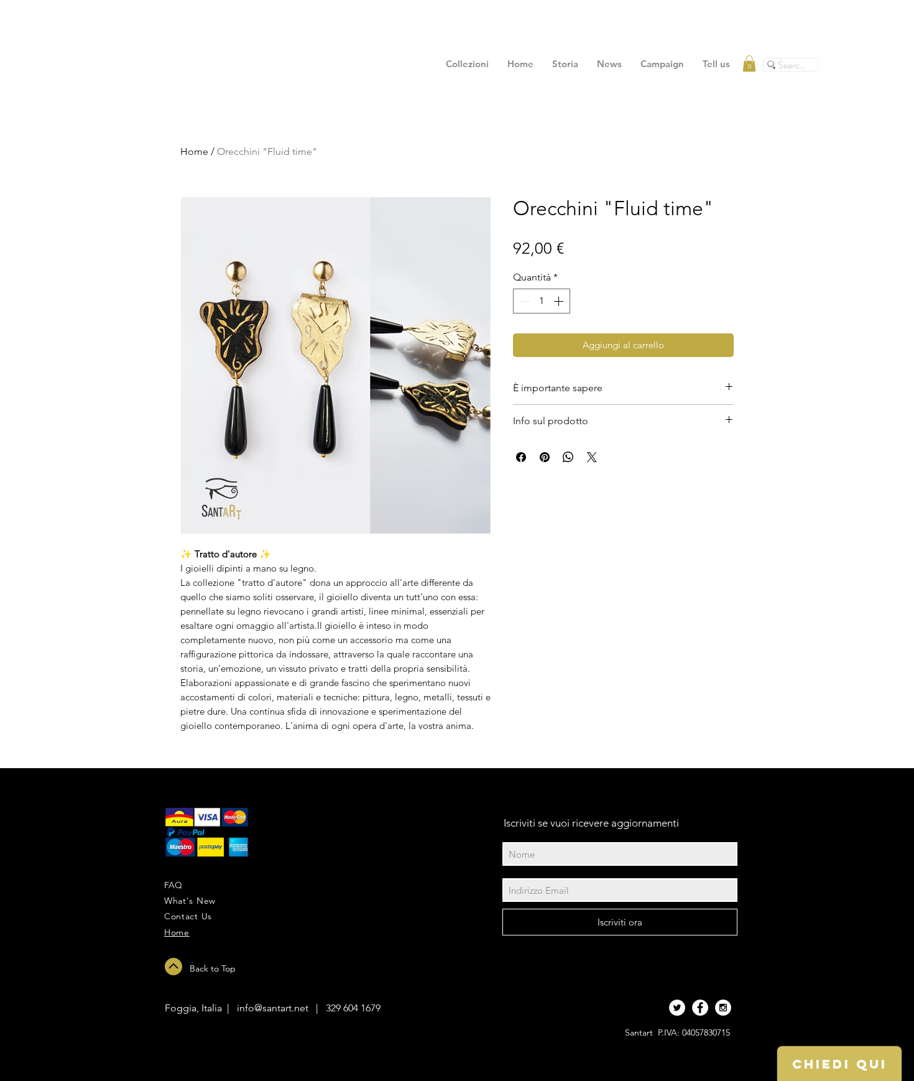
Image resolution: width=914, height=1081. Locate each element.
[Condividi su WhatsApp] (568, 457)
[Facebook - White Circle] (700, 1008)
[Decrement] (523, 301)
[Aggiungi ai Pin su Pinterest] (544, 457)
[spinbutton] (541, 301)
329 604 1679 (353, 1008)
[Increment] (559, 301)
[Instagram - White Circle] (723, 1008)
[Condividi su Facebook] (521, 457)
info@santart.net (272, 1008)
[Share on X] (591, 457)
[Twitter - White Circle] (677, 1008)
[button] (749, 63)
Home (194, 151)
